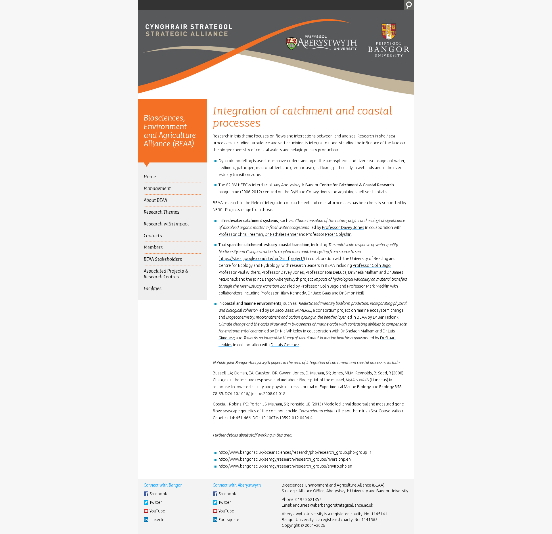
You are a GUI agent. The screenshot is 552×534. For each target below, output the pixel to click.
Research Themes (161, 212)
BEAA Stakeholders (163, 259)
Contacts (153, 236)
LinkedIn (157, 519)
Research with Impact (166, 224)
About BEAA (155, 200)
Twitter (156, 502)
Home (150, 177)
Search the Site (409, 5)
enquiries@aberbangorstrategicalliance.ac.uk (333, 505)
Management (157, 188)
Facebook (158, 493)
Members (153, 247)
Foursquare (228, 519)
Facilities (153, 289)
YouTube (157, 511)
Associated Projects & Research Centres (166, 274)
